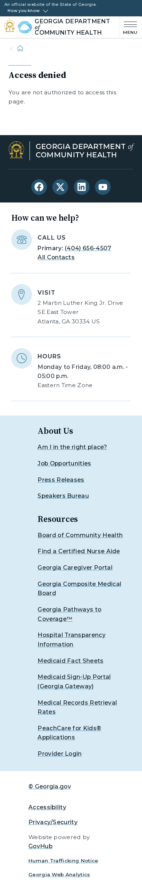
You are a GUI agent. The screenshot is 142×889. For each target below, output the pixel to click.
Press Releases (61, 479)
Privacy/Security (53, 822)
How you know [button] (24, 11)
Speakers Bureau (63, 495)
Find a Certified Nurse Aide (79, 551)
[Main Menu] (128, 27)
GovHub (40, 846)
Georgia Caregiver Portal (75, 567)
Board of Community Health (80, 535)
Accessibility (47, 807)
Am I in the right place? (72, 447)
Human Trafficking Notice (63, 861)
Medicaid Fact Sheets (70, 660)
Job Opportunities (64, 463)
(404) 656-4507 (88, 248)
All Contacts (56, 257)
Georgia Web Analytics (59, 874)
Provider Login (60, 753)
